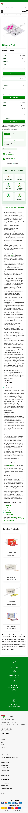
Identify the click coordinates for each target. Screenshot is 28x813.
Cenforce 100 (14, 517)
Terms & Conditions (6, 788)
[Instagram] (7, 729)
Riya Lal (13, 158)
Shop (2, 744)
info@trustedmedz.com (7, 719)
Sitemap (3, 793)
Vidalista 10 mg (5, 775)
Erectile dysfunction (9, 15)
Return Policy (4, 785)
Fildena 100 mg (5, 770)
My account (4, 737)
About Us (3, 750)
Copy (14, 140)
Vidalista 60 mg (5, 762)
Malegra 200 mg (5, 768)
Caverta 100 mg (11, 626)
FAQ (2, 791)
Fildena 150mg (12, 552)
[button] (2, 11)
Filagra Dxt (11, 602)
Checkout (3, 739)
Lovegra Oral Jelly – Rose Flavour (14, 519)
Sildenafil (17, 15)
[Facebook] (2, 729)
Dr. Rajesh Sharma (10, 154)
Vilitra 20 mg (4, 765)
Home (2, 15)
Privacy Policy (5, 783)
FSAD (12, 255)
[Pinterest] (10, 729)
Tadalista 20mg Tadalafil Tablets (10, 773)
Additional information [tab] (17, 207)
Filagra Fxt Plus (11, 577)
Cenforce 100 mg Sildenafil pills (9, 757)
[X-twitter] (5, 729)
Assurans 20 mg (12, 518)
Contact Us (4, 747)
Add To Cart (15, 74)
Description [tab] (6, 207)
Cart (2, 742)
